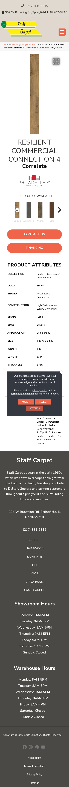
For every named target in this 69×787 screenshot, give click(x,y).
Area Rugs (34, 582)
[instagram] (30, 747)
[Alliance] (40, 210)
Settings (34, 408)
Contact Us (34, 234)
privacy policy (39, 390)
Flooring (16, 44)
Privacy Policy (34, 774)
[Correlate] (17, 210)
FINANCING (34, 248)
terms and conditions (22, 393)
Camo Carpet (34, 590)
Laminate (34, 557)
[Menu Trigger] (62, 32)
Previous (9, 208)
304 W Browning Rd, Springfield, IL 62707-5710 (36, 12)
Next (59, 208)
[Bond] (52, 210)
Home (7, 44)
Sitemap (34, 782)
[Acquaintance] (28, 210)
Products (33, 44)
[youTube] (43, 747)
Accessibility (34, 757)
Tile (34, 565)
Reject (43, 402)
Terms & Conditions (34, 766)
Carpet (34, 540)
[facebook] (24, 747)
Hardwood (35, 548)
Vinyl (24, 44)
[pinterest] (37, 747)
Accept (26, 402)
